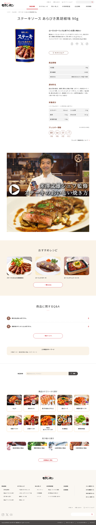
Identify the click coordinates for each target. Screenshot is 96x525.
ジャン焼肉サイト (90, 486)
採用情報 (88, 6)
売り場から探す (7, 496)
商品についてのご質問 (53, 489)
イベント (39, 496)
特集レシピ (21, 500)
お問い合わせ (56, 2)
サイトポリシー (60, 522)
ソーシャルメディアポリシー (82, 522)
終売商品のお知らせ (53, 493)
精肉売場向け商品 (23, 352)
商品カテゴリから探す (9, 493)
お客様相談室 (66, 6)
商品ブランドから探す (9, 500)
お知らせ (49, 2)
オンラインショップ (68, 2)
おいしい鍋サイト (90, 497)
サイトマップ (92, 522)
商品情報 (32, 6)
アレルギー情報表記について (79, 140)
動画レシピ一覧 (23, 496)
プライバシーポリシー (70, 522)
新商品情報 (6, 489)
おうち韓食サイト (90, 490)
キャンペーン (40, 489)
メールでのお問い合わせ (54, 496)
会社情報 (77, 6)
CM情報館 (39, 493)
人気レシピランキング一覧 (25, 493)
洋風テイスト (15, 352)
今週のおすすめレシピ (24, 489)
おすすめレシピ (43, 6)
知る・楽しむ (54, 6)
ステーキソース (33, 352)
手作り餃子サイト (90, 493)
